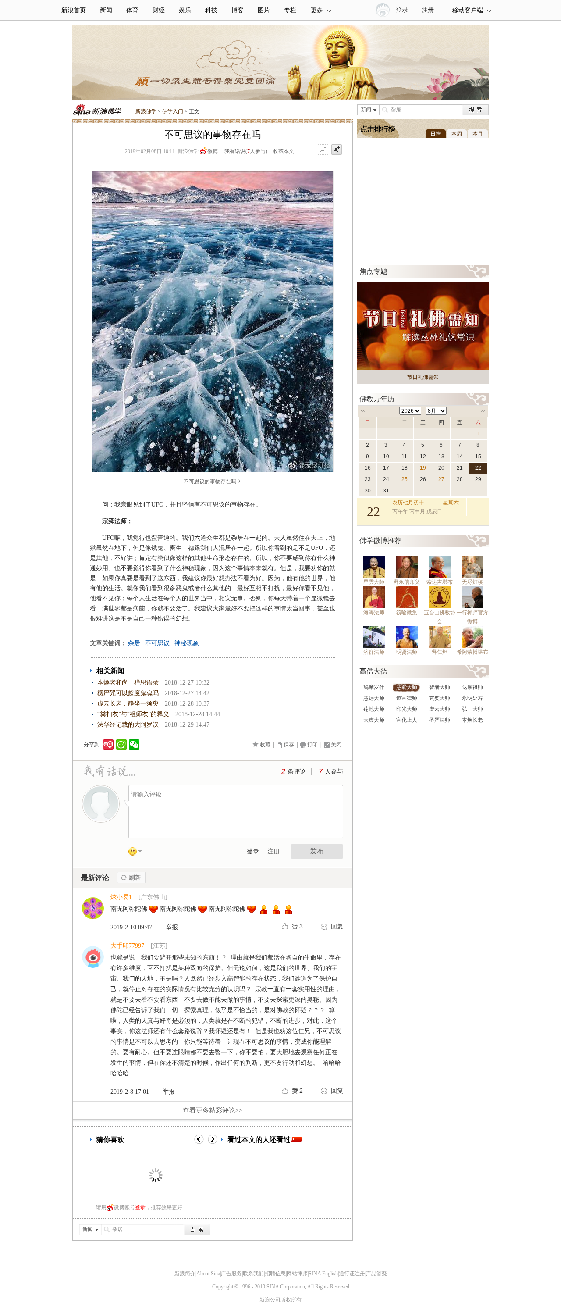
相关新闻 (110, 670)
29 (478, 479)
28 (460, 479)
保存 (289, 745)
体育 (132, 10)
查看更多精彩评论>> (212, 1110)
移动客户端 (467, 10)
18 (404, 468)
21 (460, 468)
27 (441, 479)
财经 (159, 10)
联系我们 (253, 1273)
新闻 (106, 10)
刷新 (131, 877)
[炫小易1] (93, 917)
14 (460, 456)
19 (423, 468)
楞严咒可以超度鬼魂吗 (128, 693)
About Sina (208, 1273)
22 (478, 468)
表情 (138, 853)
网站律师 (297, 1273)
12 (423, 456)
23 (368, 479)
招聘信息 (275, 1273)
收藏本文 (283, 151)
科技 (211, 10)
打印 (312, 745)
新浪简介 (184, 1273)
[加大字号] (336, 150)
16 (368, 468)
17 (386, 468)
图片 (264, 10)
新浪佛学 (145, 111)
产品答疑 (376, 1273)
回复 (337, 927)
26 (423, 479)
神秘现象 (186, 643)
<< (363, 411)
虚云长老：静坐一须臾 (128, 703)
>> (483, 411)
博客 (237, 10)
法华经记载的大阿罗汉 (128, 724)
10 (386, 456)
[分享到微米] (108, 744)
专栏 (290, 10)
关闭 (336, 745)
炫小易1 (121, 897)
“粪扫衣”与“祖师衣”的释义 (133, 714)
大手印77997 (127, 945)
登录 (253, 851)
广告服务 (231, 1273)
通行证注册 (352, 1273)
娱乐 (185, 10)
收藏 (265, 745)
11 (404, 456)
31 (386, 491)
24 (386, 479)
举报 (172, 927)
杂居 (134, 643)
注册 (428, 10)
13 (441, 456)
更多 (317, 10)
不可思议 (157, 643)
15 (478, 456)
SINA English (323, 1273)
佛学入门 (172, 111)
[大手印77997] (93, 966)
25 (404, 479)
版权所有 (291, 1300)
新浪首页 (73, 10)
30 (368, 491)
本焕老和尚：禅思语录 (128, 682)
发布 (317, 851)
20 (441, 468)
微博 (212, 151)
